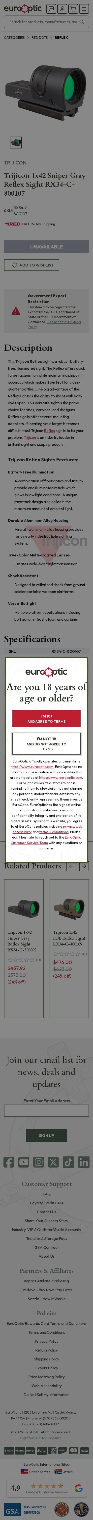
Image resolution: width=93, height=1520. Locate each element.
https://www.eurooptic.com (32, 766)
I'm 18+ (46, 719)
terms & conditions (54, 832)
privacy (68, 826)
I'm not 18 (46, 743)
